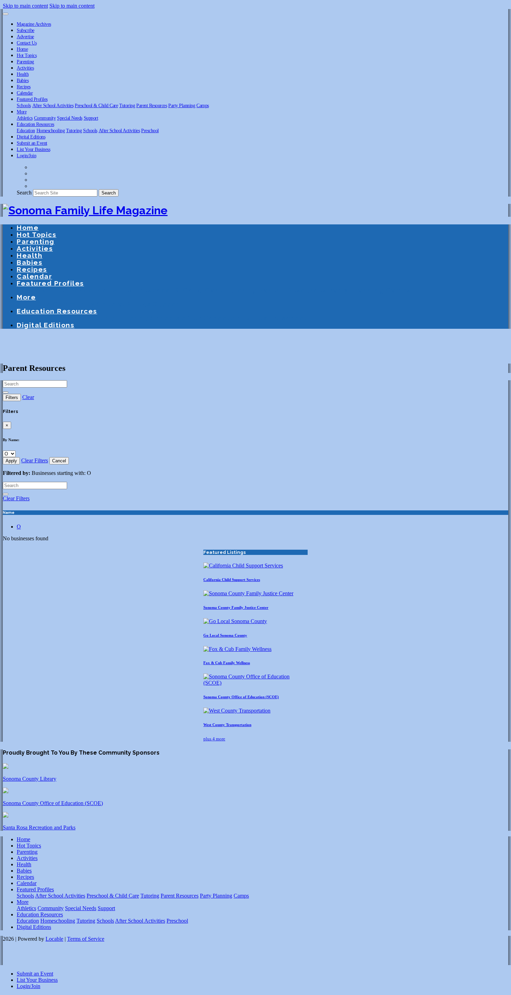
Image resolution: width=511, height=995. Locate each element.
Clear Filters (34, 460)
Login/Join (26, 155)
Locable (54, 939)
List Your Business (33, 149)
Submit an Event (32, 143)
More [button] (21, 111)
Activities (25, 68)
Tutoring (127, 105)
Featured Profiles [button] (32, 99)
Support (91, 118)
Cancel (59, 460)
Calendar (25, 93)
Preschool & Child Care (96, 105)
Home (22, 49)
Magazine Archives (34, 24)
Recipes (24, 86)
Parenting (25, 61)
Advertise (25, 36)
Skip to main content (25, 6)
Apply (11, 460)
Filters (12, 397)
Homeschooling (50, 130)
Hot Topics (26, 55)
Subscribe (25, 30)
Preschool (150, 130)
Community (45, 118)
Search (24, 193)
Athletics (25, 118)
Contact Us (26, 43)
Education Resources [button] (35, 124)
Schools (24, 105)
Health (23, 74)
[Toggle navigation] (5, 14)
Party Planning (181, 105)
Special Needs (69, 118)
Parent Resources (151, 105)
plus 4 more (214, 738)
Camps (202, 105)
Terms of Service (85, 939)
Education (26, 130)
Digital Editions (31, 137)
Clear (28, 397)
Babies (23, 80)
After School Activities (53, 105)
